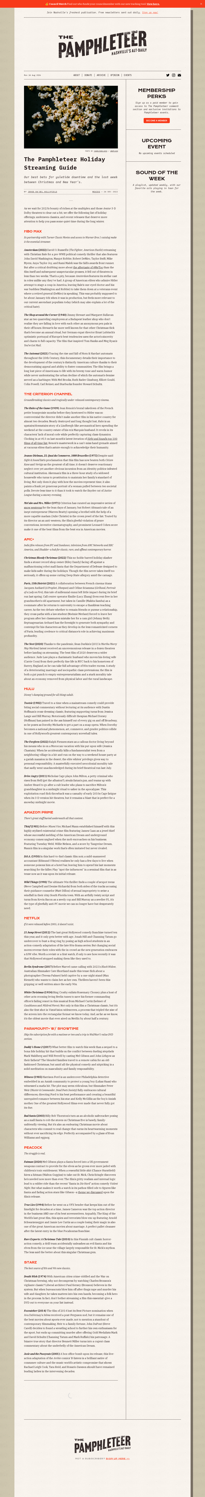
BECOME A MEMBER (156, 120)
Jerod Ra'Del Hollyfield (42, 191)
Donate (88, 75)
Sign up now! (150, 12)
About (76, 75)
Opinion (114, 75)
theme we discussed (90, 1192)
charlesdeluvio (100, 151)
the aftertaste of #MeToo (88, 267)
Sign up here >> (118, 1458)
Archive (101, 75)
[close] (201, 3)
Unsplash (114, 151)
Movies (96, 191)
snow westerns (33, 507)
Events (128, 75)
